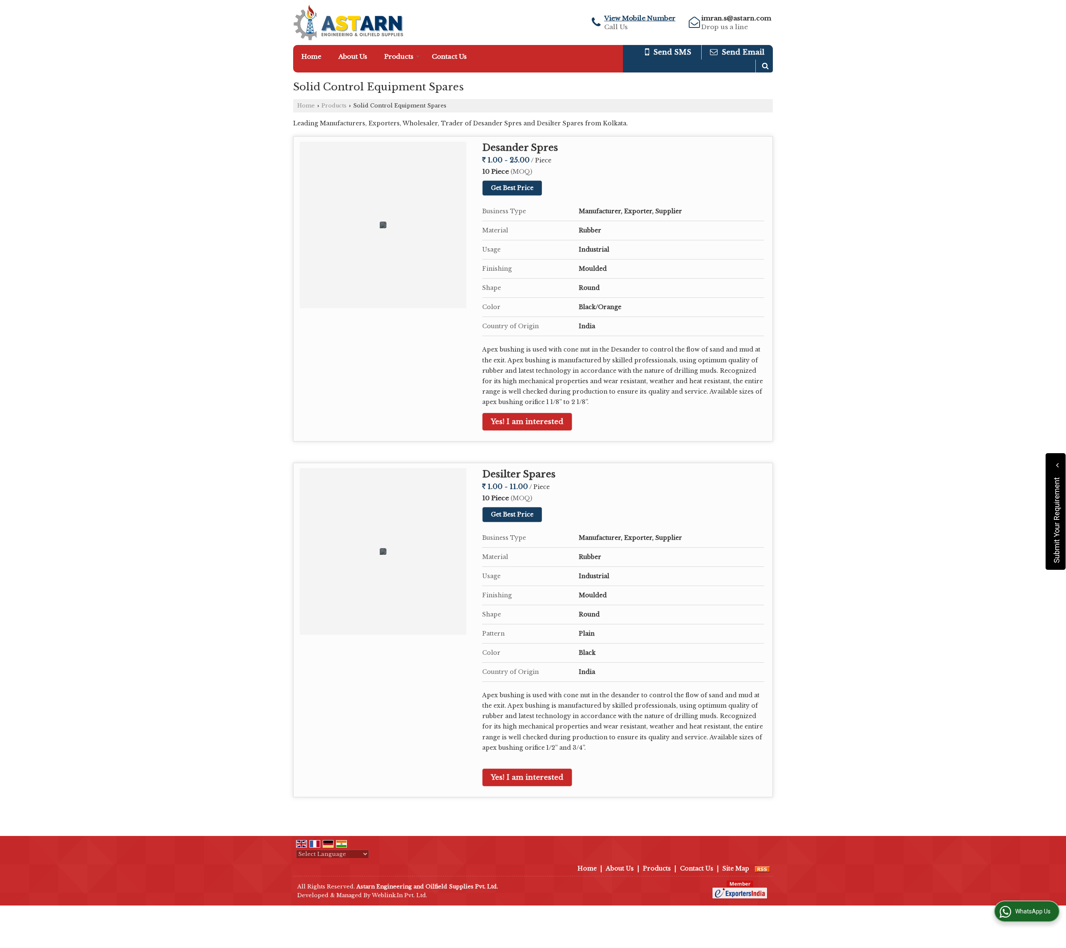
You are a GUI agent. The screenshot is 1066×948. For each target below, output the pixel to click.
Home (311, 56)
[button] (639, 18)
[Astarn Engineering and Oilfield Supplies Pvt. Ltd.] (348, 22)
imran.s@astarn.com (736, 18)
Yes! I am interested (527, 421)
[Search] (765, 66)
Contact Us (449, 56)
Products (398, 56)
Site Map (735, 868)
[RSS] (762, 868)
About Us (353, 56)
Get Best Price (512, 188)
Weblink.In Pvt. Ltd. (399, 895)
